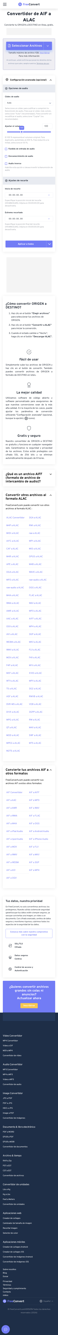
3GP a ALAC (35, 634)
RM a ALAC (34, 719)
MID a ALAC (35, 548)
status (5, 1295)
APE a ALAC (12, 564)
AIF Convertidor (14, 792)
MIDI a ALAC (12, 533)
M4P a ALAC (12, 525)
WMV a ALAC (12, 649)
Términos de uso (42, 63)
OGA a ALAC (12, 572)
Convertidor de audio (12, 1084)
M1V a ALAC (35, 665)
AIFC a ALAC (12, 541)
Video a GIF (8, 1046)
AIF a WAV (34, 808)
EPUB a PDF (8, 1137)
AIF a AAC (11, 800)
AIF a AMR (11, 808)
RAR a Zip (7, 1161)
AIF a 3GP (34, 862)
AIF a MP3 (34, 800)
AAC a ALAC (12, 618)
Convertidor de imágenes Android (18, 1257)
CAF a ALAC (12, 548)
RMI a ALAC (35, 525)
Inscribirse (45, 53)
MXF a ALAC (12, 673)
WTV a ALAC (12, 681)
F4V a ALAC (34, 657)
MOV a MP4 (8, 1050)
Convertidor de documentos (15, 1147)
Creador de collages (11, 1218)
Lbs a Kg (6, 1189)
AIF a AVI (10, 870)
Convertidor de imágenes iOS (16, 1262)
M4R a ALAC (12, 556)
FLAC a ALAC (35, 595)
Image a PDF (8, 1113)
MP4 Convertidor (10, 1041)
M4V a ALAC (35, 727)
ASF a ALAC (12, 696)
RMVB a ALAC (36, 696)
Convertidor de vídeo (12, 1055)
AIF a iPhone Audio (38, 839)
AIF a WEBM (12, 862)
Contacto (7, 1292)
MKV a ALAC (35, 642)
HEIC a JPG (8, 1108)
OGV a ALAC (12, 626)
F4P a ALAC (12, 665)
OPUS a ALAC (36, 556)
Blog (5, 1273)
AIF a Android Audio (39, 831)
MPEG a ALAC (13, 743)
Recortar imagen (10, 1228)
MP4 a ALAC (35, 626)
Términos (7, 1285)
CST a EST (7, 1170)
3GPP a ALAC (36, 712)
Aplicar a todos (26, 244)
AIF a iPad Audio (14, 831)
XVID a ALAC (35, 673)
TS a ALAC (11, 688)
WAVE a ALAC (36, 572)
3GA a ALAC (35, 517)
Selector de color (10, 1233)
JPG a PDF (7, 1098)
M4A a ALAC (12, 595)
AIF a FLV (34, 847)
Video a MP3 (8, 1079)
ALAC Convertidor (15, 517)
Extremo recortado (14, 212)
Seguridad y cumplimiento (14, 1288)
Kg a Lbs (6, 1194)
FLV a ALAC (34, 649)
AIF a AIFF (34, 792)
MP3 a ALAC (35, 611)
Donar (5, 1276)
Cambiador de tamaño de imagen (17, 1223)
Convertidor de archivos (13, 1175)
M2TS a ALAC (13, 751)
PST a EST (7, 1166)
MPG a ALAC (12, 719)
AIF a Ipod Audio (14, 839)
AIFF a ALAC (35, 618)
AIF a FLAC (34, 815)
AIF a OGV (11, 878)
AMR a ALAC (12, 611)
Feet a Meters (9, 1199)
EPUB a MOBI (8, 1142)
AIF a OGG (34, 823)
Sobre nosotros (9, 1269)
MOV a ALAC (12, 657)
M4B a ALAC (35, 564)
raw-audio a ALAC (38, 580)
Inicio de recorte (12, 189)
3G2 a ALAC (35, 688)
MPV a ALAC (35, 681)
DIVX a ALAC (12, 712)
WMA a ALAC (12, 603)
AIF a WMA (11, 815)
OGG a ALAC (35, 587)
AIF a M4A (11, 823)
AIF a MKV (34, 854)
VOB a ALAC (35, 704)
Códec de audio (12, 97)
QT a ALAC (11, 727)
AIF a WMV (11, 854)
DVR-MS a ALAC (14, 704)
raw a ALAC (34, 533)
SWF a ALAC (35, 735)
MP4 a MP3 (8, 1074)
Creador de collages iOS (13, 1252)
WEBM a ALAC (13, 642)
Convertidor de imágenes (14, 1118)
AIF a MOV (11, 847)
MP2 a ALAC (12, 580)
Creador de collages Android (15, 1247)
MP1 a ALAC (35, 541)
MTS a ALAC (35, 743)
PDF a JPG (7, 1103)
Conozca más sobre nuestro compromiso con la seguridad (29, 933)
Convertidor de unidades (14, 1204)
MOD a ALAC (12, 735)
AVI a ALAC (12, 634)
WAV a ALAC (35, 603)
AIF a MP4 (34, 870)
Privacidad (7, 1281)
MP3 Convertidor (10, 1069)
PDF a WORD (8, 1132)
